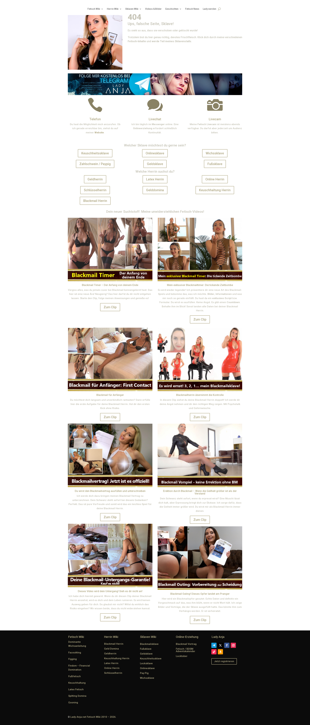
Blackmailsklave (149, 644)
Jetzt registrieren (224, 661)
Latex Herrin (155, 179)
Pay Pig (144, 673)
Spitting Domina (77, 695)
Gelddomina (155, 190)
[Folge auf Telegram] (214, 645)
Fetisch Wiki (94, 9)
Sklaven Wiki (131, 9)
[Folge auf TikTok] (214, 651)
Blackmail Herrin (95, 201)
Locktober (181, 656)
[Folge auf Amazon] (220, 651)
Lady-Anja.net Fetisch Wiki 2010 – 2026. (93, 716)
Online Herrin (214, 179)
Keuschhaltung (77, 682)
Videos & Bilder (153, 9)
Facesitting (74, 652)
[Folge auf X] (220, 645)
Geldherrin (95, 179)
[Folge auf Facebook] (226, 645)
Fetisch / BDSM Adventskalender (185, 650)
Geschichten (171, 9)
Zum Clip (110, 307)
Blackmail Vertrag (186, 644)
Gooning (73, 702)
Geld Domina (111, 648)
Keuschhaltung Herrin (215, 190)
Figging (72, 659)
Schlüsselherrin (95, 190)
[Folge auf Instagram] (233, 645)
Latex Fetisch (76, 689)
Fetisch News (192, 9)
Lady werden (209, 9)
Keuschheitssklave (95, 153)
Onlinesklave (155, 153)
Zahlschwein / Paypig (95, 164)
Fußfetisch (74, 676)
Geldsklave (155, 164)
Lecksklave (146, 663)
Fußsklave (214, 164)
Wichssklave (215, 153)
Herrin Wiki (113, 9)
